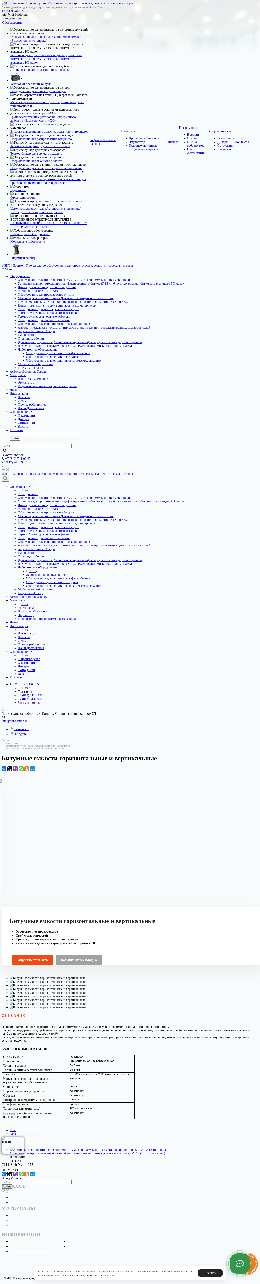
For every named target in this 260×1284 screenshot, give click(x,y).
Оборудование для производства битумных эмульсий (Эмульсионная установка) (74, 279)
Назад (26, 490)
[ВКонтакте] (4, 768)
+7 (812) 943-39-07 (14, 462)
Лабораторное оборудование (30, 234)
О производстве (220, 131)
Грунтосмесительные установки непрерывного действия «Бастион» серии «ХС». (43, 118)
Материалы (128, 131)
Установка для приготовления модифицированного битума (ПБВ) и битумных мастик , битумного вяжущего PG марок (46, 58)
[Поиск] (5, 479)
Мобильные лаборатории (27, 241)
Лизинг (173, 142)
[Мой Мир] (32, 768)
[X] (9, 768)
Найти (15, 438)
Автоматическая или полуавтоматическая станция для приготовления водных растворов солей (48, 181)
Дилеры (222, 142)
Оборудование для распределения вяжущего (41, 139)
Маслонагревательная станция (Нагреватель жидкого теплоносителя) (66, 298)
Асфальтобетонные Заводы (36, 331)
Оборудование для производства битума (38, 91)
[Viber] (15, 768)
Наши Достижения (195, 151)
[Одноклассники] (26, 768)
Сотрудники (225, 145)
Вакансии (224, 149)
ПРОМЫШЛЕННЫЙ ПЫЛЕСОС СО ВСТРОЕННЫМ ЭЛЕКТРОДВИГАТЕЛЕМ (75, 345)
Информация (188, 127)
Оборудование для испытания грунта (52, 356)
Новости (193, 134)
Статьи (192, 138)
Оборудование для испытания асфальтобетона (58, 353)
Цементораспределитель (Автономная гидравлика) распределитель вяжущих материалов (45, 210)
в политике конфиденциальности (96, 1274)
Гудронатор (18, 190)
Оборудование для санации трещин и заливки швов (46, 168)
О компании (225, 138)
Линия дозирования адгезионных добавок (39, 69)
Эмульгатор (137, 142)
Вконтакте (22, 729)
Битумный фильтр (23, 258)
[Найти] (5, 450)
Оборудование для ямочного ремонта (36, 161)
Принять (210, 1272)
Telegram (21, 734)
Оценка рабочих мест (196, 143)
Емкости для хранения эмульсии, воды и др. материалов (49, 131)
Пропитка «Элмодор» (144, 138)
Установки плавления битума (30, 84)
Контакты (242, 142)
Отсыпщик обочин (23, 197)
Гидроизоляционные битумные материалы (144, 147)
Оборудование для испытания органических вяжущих (63, 360)
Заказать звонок (29, 702)
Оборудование (12, 22)
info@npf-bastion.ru (15, 721)
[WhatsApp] (21, 768)
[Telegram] (12, 1178)
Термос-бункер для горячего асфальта (36, 153)
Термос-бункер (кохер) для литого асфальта (40, 146)
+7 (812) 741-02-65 (14, 11)
